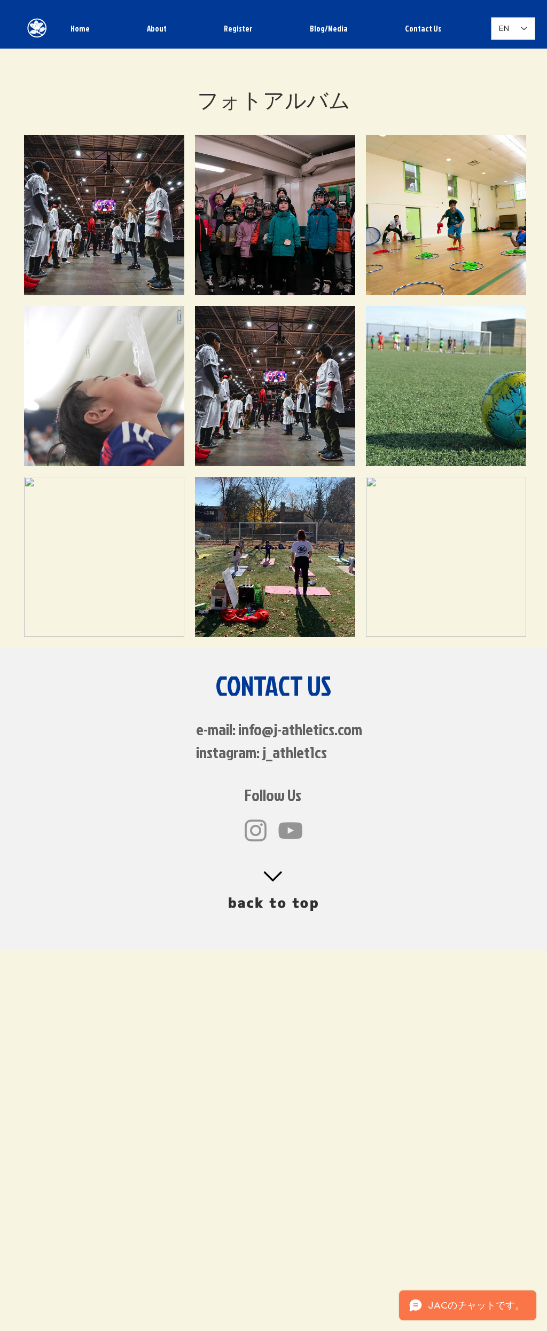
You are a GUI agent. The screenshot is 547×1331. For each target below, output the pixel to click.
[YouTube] (290, 830)
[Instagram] (255, 830)
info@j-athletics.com (300, 729)
